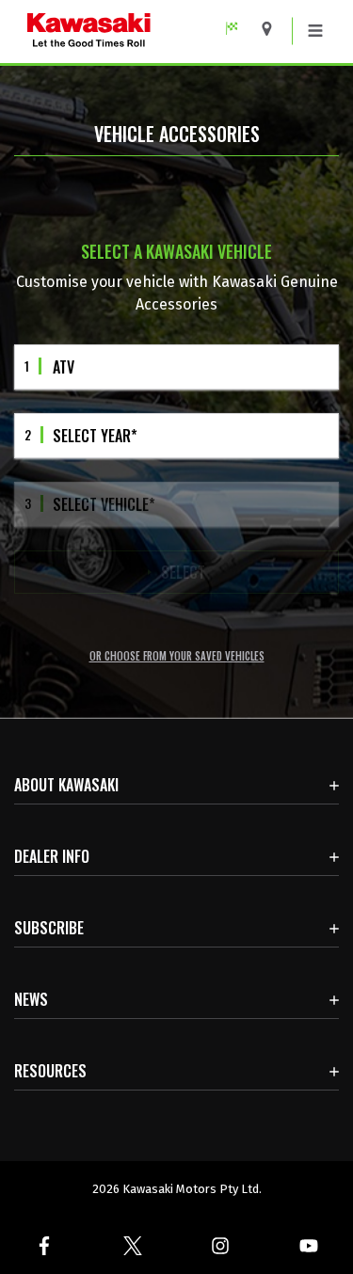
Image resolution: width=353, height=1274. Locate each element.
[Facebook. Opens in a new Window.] (44, 1245)
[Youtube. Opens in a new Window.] (309, 1245)
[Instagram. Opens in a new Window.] (221, 1245)
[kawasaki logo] (138, 31)
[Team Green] (238, 29)
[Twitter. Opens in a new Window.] (133, 1245)
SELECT (183, 572)
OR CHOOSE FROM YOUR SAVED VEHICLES (177, 656)
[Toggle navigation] (315, 31)
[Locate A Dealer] (273, 29)
